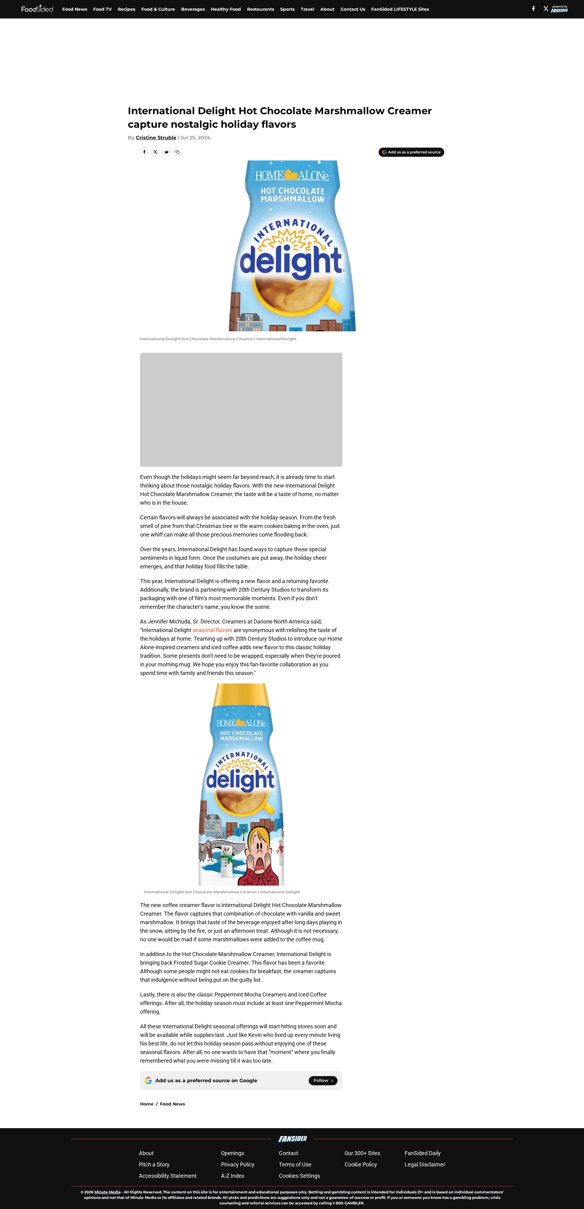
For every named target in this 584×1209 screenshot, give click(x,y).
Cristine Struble (156, 138)
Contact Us (353, 9)
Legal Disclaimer (425, 1164)
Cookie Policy (361, 1164)
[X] (546, 8)
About (327, 9)
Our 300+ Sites (362, 1153)
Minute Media (107, 1192)
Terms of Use (295, 1164)
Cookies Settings (299, 1176)
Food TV (102, 9)
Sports (287, 9)
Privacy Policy (237, 1164)
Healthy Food (226, 9)
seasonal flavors (212, 630)
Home (147, 1104)
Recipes (126, 9)
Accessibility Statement (168, 1176)
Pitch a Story (154, 1164)
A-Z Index (232, 1176)
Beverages (193, 9)
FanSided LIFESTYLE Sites (400, 9)
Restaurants (260, 9)
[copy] (177, 152)
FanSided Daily (423, 1153)
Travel (307, 9)
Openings (232, 1153)
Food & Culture (158, 9)
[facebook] (533, 8)
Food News (74, 9)
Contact (288, 1153)
